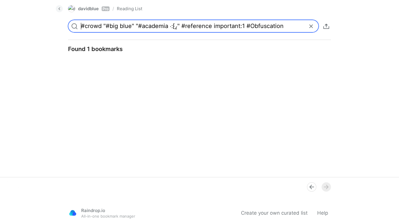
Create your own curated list (274, 213)
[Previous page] (311, 187)
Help (322, 213)
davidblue (93, 8)
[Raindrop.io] (72, 213)
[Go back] (59, 8)
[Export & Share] (326, 26)
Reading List (129, 8)
